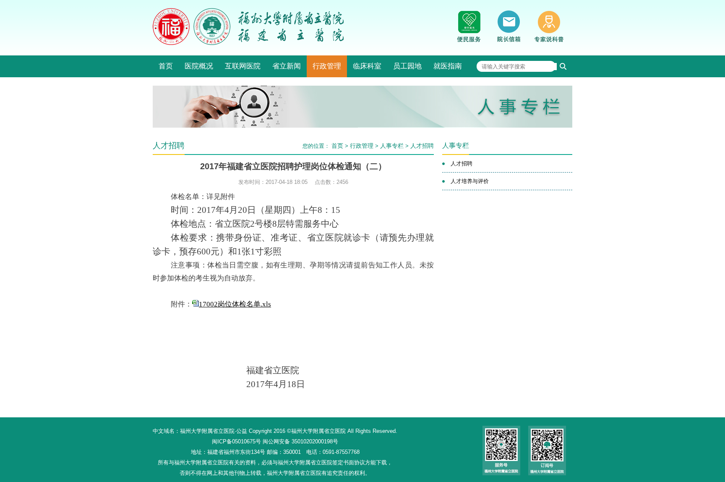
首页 (166, 66)
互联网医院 (243, 66)
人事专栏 (392, 145)
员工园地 (407, 66)
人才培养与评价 (470, 181)
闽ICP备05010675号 (236, 441)
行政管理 (327, 66)
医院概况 (199, 66)
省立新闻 (286, 66)
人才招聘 (422, 145)
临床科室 (367, 66)
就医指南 (447, 66)
